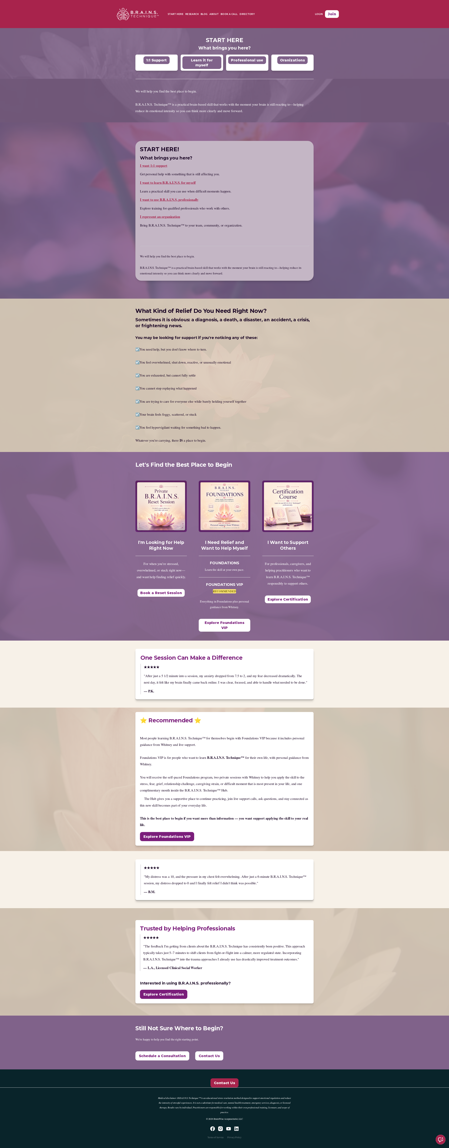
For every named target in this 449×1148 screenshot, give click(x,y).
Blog (204, 14)
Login (319, 14)
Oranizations (292, 60)
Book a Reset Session (161, 593)
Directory (247, 14)
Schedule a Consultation (162, 1056)
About (214, 14)
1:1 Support (156, 60)
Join (332, 14)
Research (192, 14)
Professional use (247, 60)
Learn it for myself (202, 62)
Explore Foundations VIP (224, 625)
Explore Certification (288, 599)
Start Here (175, 14)
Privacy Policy (234, 1137)
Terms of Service (215, 1137)
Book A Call (229, 14)
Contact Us (209, 1056)
